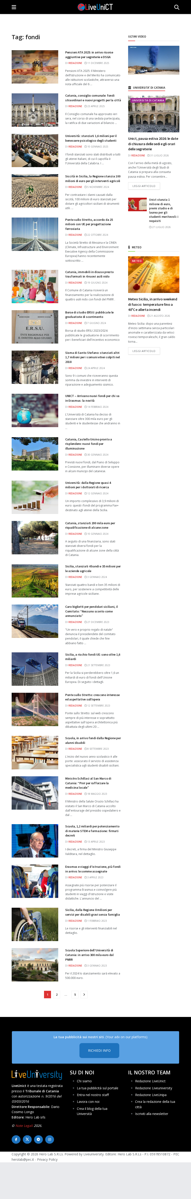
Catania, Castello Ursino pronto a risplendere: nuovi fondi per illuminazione (88, 443)
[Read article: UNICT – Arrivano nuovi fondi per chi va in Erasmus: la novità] (35, 410)
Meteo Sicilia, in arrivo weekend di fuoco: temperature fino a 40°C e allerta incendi (152, 304)
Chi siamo (84, 1081)
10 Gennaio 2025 (97, 146)
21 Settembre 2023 (98, 665)
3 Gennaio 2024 (97, 577)
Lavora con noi (88, 1101)
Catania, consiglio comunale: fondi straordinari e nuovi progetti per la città (93, 97)
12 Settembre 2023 (98, 705)
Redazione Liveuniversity (153, 1088)
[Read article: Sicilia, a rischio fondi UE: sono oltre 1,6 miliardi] (35, 669)
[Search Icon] (176, 7)
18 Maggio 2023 (97, 793)
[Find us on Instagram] (49, 1139)
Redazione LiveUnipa (151, 1095)
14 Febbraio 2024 (97, 406)
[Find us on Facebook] (16, 1139)
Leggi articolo (146, 186)
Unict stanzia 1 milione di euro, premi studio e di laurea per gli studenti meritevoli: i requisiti (163, 210)
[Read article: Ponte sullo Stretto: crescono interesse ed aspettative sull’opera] (35, 709)
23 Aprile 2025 (96, 106)
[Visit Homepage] (95, 7)
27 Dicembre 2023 (98, 622)
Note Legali (24, 1125)
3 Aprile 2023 (95, 877)
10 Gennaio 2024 (97, 533)
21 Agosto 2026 (160, 315)
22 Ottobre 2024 (97, 234)
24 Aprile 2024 (96, 368)
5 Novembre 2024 (98, 187)
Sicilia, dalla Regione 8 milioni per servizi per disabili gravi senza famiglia (92, 912)
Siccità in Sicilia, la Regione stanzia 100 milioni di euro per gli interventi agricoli (92, 178)
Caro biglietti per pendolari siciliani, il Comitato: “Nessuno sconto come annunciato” (91, 611)
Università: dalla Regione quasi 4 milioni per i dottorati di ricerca (88, 485)
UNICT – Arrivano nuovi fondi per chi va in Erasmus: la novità (92, 398)
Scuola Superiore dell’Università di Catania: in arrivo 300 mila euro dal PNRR (89, 954)
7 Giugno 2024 (96, 323)
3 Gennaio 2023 (97, 965)
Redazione (75, 63)
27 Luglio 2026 (161, 227)
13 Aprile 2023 (96, 841)
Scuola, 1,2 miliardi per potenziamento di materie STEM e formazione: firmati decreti (92, 830)
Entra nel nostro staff (93, 1095)
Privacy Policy (47, 1159)
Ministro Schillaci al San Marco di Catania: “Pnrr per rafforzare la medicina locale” (88, 783)
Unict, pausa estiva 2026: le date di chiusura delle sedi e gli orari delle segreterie (153, 143)
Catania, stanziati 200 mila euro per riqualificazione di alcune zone (90, 525)
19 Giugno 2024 (97, 282)
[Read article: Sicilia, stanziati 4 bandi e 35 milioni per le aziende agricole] (35, 581)
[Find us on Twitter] (27, 1139)
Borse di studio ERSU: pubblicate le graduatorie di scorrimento (89, 314)
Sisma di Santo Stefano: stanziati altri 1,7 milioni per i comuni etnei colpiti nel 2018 (92, 357)
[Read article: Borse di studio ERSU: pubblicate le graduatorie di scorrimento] (35, 327)
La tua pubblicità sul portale (97, 1088)
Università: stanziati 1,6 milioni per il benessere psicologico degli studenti (91, 138)
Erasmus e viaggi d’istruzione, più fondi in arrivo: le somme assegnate (93, 869)
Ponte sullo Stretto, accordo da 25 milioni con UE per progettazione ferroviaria (89, 224)
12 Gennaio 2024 (97, 493)
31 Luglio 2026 (159, 155)
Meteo (137, 261)
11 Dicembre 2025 (98, 63)
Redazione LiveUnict (150, 1081)
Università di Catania (148, 100)
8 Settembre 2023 (98, 748)
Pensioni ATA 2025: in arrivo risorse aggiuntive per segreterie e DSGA (89, 54)
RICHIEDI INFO (99, 1050)
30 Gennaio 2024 (97, 454)
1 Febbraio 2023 (97, 920)
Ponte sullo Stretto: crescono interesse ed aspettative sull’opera (92, 697)
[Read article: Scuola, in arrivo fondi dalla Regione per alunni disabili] (35, 752)
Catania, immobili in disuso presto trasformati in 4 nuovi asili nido (89, 274)
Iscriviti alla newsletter (151, 1113)
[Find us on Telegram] (38, 1139)
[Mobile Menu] (14, 7)
